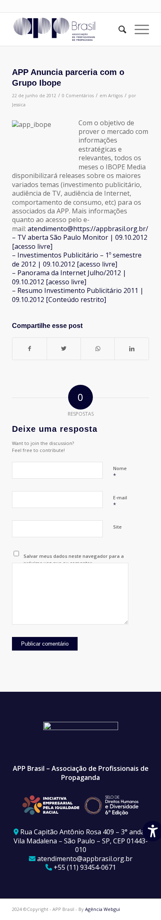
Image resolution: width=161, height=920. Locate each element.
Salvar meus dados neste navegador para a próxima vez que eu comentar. (74, 559)
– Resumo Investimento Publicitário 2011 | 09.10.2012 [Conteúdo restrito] (78, 295)
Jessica (19, 105)
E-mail (120, 501)
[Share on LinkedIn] (131, 348)
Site (117, 527)
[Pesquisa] (118, 29)
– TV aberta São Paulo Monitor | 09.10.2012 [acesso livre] (79, 241)
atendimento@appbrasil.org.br (85, 858)
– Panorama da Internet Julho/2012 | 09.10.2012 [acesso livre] (69, 277)
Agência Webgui (102, 909)
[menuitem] (118, 29)
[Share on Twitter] (63, 348)
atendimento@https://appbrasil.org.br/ (88, 228)
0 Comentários (78, 95)
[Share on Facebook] (29, 348)
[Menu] (137, 29)
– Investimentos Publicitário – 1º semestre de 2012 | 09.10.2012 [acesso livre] (77, 259)
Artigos (115, 95)
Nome (120, 472)
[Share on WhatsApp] (97, 348)
